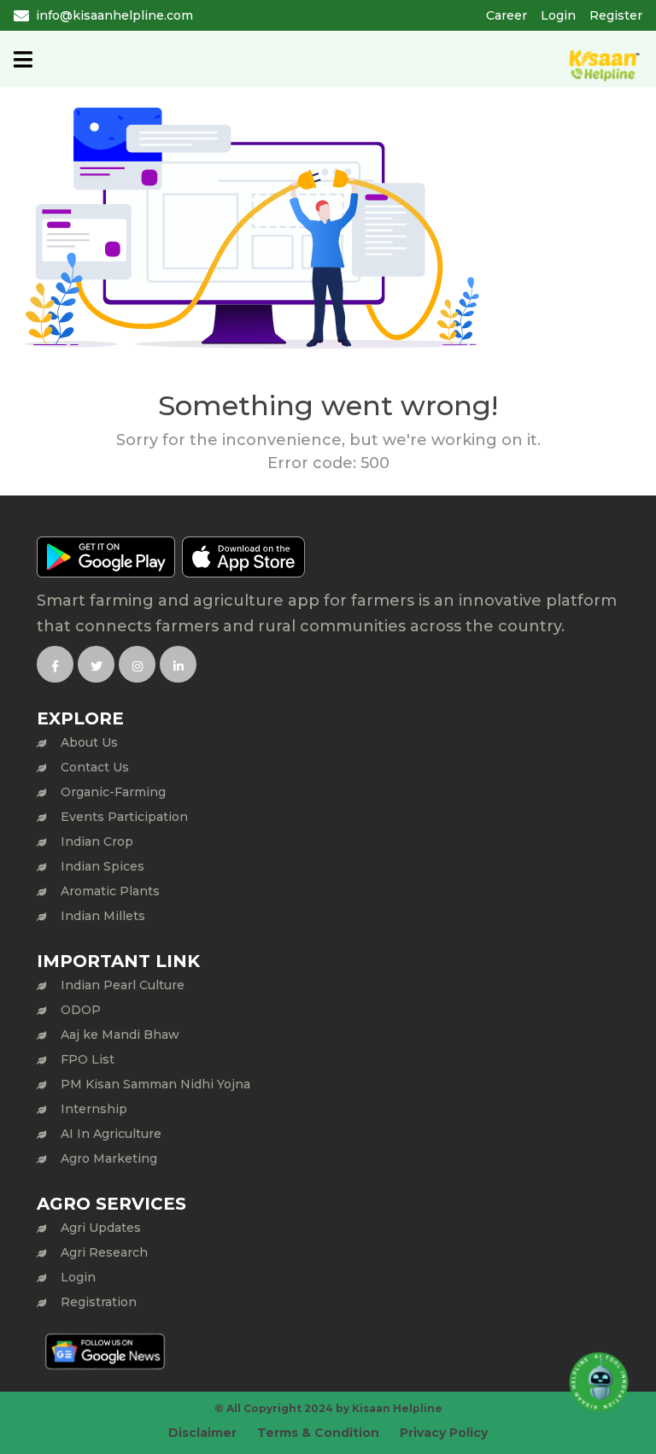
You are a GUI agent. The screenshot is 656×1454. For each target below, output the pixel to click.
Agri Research (104, 1252)
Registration (99, 1302)
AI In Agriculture (111, 1133)
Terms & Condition (318, 1432)
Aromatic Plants (110, 891)
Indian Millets (103, 915)
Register (615, 15)
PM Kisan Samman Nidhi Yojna (155, 1084)
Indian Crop (97, 841)
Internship (94, 1109)
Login (558, 15)
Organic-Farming (113, 792)
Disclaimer (202, 1432)
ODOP (81, 1009)
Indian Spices (102, 866)
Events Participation (124, 816)
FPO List (87, 1059)
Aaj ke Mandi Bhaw (120, 1034)
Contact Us (95, 767)
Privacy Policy (444, 1432)
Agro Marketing (109, 1158)
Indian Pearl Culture (122, 985)
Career (506, 15)
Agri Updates (101, 1227)
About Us (89, 742)
